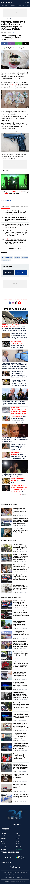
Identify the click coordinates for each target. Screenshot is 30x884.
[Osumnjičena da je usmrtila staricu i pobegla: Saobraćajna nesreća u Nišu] (6, 757)
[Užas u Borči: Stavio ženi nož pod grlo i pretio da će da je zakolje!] (6, 532)
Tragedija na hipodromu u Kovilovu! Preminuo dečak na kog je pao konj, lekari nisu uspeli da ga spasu (21, 567)
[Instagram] (13, 302)
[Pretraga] (25, 2)
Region (18, 844)
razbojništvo (14, 84)
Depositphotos (20, 877)
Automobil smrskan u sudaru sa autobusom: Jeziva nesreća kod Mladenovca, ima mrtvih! (20, 726)
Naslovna (3, 18)
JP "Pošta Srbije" (7, 257)
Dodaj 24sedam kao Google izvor (16, 48)
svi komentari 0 (8, 272)
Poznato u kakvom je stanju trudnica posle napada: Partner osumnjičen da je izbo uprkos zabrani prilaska (20, 603)
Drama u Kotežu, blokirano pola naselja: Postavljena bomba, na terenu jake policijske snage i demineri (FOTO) (20, 547)
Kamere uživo (11, 5)
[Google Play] (20, 857)
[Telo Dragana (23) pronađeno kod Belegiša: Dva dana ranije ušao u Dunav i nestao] (6, 588)
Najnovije (4, 5)
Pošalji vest (9, 875)
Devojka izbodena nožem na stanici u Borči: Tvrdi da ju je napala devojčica (21, 653)
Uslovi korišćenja (10, 877)
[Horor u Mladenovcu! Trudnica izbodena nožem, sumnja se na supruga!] (6, 675)
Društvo (3, 846)
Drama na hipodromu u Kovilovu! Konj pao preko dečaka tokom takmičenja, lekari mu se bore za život (21, 705)
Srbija (17, 838)
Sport (23, 5)
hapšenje (25, 257)
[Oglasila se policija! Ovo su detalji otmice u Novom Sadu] (6, 778)
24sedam (5, 194)
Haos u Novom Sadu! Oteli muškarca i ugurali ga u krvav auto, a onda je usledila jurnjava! (21, 715)
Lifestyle (3, 849)
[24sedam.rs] (6, 2)
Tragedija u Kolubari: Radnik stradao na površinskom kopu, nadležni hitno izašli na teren (20, 623)
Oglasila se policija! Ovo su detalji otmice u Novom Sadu (20, 776)
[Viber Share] (11, 43)
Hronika (9, 19)
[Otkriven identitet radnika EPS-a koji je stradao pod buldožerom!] (6, 635)
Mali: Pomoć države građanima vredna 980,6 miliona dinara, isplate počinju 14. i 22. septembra (17, 226)
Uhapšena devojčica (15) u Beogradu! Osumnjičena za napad (21, 796)
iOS (13, 192)
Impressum (17, 872)
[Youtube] (19, 302)
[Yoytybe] (16, 867)
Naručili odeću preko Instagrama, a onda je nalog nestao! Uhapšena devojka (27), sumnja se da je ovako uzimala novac (20, 644)
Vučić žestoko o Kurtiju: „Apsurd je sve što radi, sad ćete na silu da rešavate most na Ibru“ (17, 212)
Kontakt (10, 872)
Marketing (24, 872)
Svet (2, 841)
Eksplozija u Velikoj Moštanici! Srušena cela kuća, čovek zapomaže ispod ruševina (20, 685)
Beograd (18, 841)
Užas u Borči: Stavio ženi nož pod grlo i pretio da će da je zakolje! (20, 530)
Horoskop (19, 846)
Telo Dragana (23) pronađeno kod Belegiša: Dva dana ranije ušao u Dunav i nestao (20, 587)
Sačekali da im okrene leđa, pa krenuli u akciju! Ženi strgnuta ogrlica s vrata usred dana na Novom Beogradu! (20, 557)
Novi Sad (19, 849)
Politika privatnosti (18, 875)
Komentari (24, 207)
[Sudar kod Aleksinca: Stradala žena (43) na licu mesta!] (6, 788)
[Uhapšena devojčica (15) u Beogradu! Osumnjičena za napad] (6, 798)
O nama (5, 872)
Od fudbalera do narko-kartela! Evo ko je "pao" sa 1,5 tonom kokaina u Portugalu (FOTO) (20, 736)
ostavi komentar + (21, 271)
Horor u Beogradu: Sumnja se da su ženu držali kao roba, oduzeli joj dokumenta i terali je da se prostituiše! (20, 695)
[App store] (9, 857)
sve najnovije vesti (15, 248)
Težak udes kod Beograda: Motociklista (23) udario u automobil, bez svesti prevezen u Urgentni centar (20, 766)
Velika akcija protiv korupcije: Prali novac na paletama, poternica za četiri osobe (20, 511)
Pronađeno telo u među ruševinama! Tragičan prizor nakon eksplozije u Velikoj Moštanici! (21, 746)
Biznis (17, 833)
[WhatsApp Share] (18, 43)
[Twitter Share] (25, 43)
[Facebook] (10, 302)
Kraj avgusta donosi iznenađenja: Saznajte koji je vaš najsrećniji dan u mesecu (16, 219)
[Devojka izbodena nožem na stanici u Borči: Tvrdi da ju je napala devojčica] (6, 655)
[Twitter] (16, 302)
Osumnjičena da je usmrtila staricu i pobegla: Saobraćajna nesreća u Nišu (19, 756)
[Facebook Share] (4, 43)
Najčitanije (15, 207)
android (19, 192)
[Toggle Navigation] (28, 2)
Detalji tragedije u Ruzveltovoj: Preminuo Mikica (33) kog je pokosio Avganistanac (20, 577)
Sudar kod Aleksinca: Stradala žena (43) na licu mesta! (20, 786)
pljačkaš (17, 257)
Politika (18, 5)
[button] (14, 181)
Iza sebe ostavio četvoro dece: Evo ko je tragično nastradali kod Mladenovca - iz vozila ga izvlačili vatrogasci (21, 613)
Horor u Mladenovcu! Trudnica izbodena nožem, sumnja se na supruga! (19, 674)
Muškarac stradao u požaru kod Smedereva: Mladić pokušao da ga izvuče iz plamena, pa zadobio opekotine (20, 664)
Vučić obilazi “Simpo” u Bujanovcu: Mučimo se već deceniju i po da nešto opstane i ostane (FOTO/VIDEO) (16, 241)
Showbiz (3, 838)
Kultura (18, 836)
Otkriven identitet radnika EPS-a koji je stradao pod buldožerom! (21, 633)
